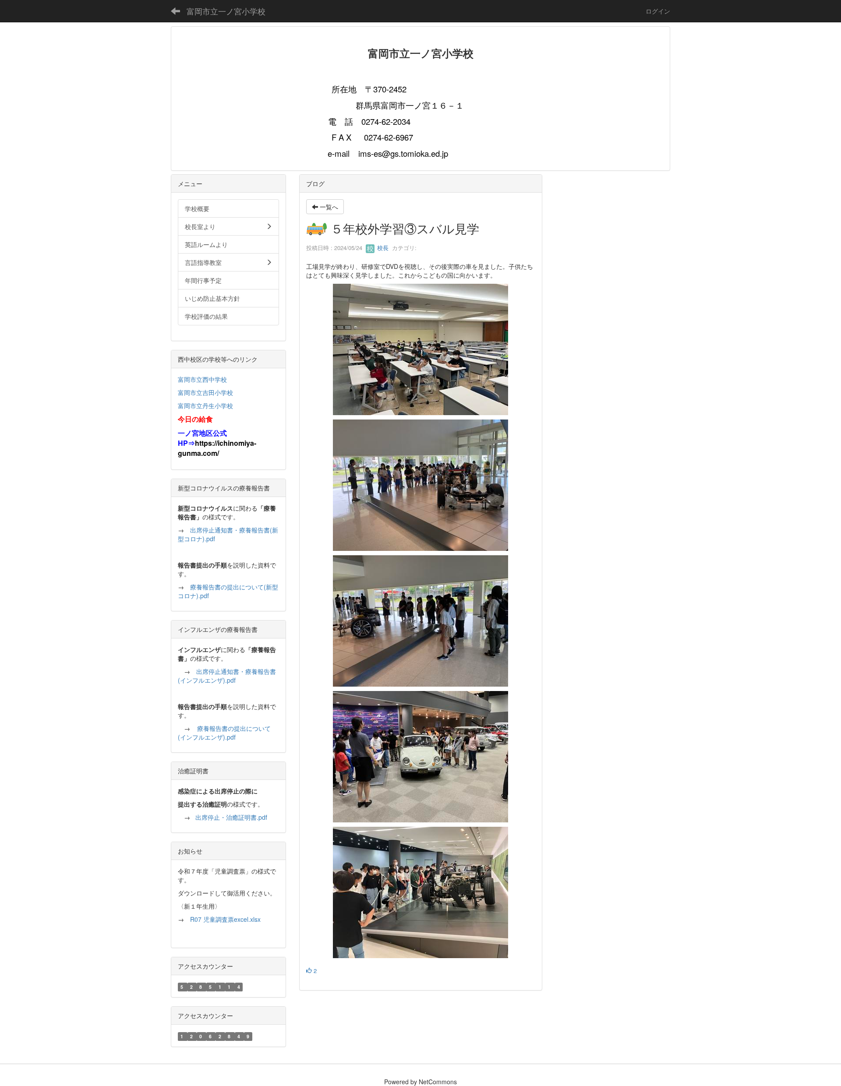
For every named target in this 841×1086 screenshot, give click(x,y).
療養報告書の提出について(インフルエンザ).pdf (224, 732)
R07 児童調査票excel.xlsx (225, 919)
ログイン (658, 11)
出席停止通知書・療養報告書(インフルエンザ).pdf (227, 675)
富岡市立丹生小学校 (205, 405)
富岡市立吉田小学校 (205, 392)
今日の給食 (195, 419)
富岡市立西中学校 (202, 379)
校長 (382, 247)
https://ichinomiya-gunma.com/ (217, 448)
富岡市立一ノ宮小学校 (226, 11)
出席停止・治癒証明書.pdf (231, 817)
